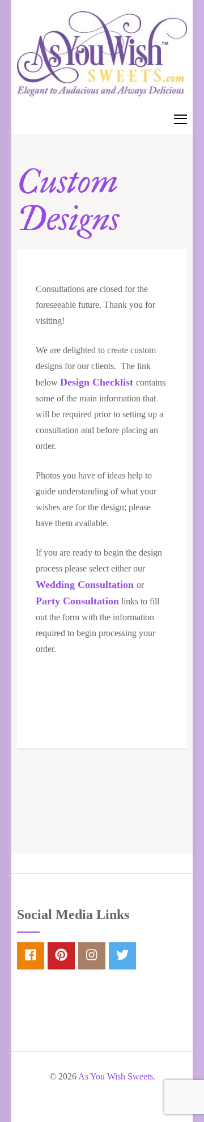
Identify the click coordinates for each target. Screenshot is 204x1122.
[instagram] (91, 955)
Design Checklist (96, 382)
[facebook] (30, 955)
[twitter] (122, 955)
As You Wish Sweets (115, 1076)
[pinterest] (61, 955)
